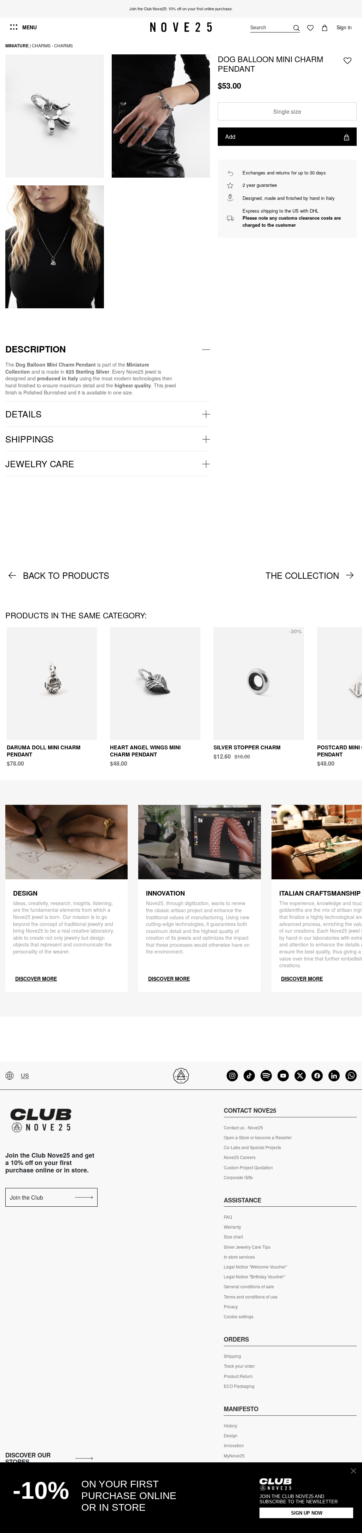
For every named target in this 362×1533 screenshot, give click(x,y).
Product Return (238, 1376)
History (230, 1425)
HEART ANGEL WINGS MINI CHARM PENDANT (145, 751)
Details (23, 413)
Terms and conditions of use (251, 1297)
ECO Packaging (239, 1386)
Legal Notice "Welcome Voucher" (255, 1267)
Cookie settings (238, 1316)
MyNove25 (234, 1455)
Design (231, 1435)
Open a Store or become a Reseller (258, 1137)
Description (35, 349)
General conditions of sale (249, 1286)
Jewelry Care (39, 463)
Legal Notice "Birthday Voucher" (254, 1276)
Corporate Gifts (238, 1177)
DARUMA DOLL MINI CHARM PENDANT (44, 751)
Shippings (29, 438)
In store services (239, 1257)
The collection (302, 575)
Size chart (233, 1237)
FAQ (228, 1217)
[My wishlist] (310, 27)
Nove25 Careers (240, 1157)
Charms (63, 45)
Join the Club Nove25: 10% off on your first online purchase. (181, 8)
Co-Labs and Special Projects (252, 1147)
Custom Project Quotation (248, 1167)
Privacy (231, 1306)
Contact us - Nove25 (243, 1127)
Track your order (239, 1366)
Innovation (234, 1445)
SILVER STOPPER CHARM (247, 747)
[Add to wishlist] (347, 60)
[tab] (107, 349)
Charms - (42, 45)
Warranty (232, 1227)
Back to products (66, 575)
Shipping (232, 1356)
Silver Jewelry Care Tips (247, 1247)
